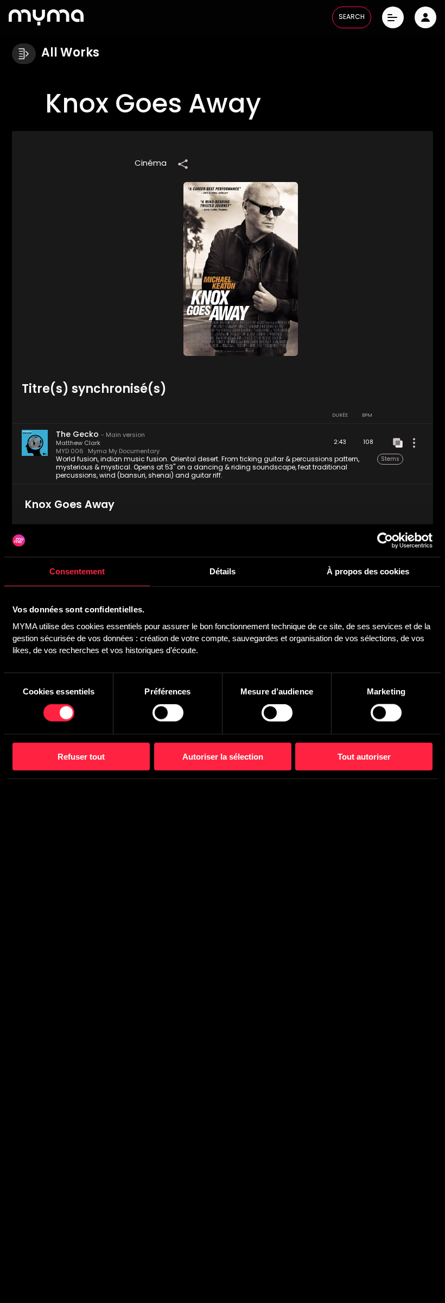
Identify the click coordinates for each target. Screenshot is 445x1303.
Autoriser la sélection (222, 756)
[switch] (167, 713)
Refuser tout (81, 756)
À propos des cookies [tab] (368, 571)
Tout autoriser (364, 756)
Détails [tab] (222, 571)
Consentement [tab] (77, 571)
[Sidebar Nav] (24, 53)
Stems (390, 459)
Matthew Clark (78, 444)
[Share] (182, 164)
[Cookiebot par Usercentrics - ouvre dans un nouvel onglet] (385, 541)
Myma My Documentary (124, 452)
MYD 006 (70, 452)
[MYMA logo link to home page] (46, 17)
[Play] (34, 442)
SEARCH (352, 17)
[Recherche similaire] (397, 442)
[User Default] (425, 17)
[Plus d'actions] (414, 442)
